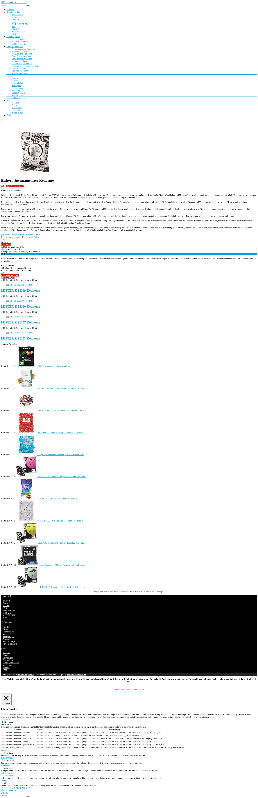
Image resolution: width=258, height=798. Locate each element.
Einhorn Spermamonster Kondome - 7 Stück (20, 237)
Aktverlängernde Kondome (23, 49)
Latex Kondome (19, 68)
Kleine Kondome (19, 39)
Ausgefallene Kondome (22, 54)
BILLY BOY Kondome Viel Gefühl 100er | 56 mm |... (62, 587)
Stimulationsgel (18, 93)
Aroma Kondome (19, 51)
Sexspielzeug (17, 107)
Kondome (16, 103)
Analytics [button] (5, 765)
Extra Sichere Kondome (22, 58)
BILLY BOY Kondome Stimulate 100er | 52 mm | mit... (61, 543)
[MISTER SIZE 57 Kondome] (19, 317)
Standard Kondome (20, 41)
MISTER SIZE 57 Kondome (20, 322)
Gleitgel (15, 81)
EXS (14, 22)
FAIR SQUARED (20, 24)
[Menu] (2, 120)
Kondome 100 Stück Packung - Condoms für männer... (61, 432)
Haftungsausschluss (11, 663)
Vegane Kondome (19, 73)
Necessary (8, 722)
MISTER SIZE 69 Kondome (20, 290)
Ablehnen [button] (128, 689)
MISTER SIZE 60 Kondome (20, 306)
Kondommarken (13, 12)
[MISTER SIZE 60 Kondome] (19, 301)
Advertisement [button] (7, 773)
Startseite (10, 9)
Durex (14, 17)
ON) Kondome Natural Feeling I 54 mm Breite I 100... (61, 454)
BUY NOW (6, 244)
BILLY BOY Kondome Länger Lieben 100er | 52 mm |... (62, 476)
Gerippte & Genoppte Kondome (25, 66)
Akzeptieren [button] (138, 689)
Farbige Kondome (19, 61)
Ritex (14, 34)
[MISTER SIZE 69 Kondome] (19, 285)
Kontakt (6, 667)
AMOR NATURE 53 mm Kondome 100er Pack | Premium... (64, 388)
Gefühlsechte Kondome (22, 63)
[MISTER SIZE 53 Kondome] (19, 333)
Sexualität (16, 110)
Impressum (7, 665)
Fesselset (15, 78)
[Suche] (27, 5)
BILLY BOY (17, 14)
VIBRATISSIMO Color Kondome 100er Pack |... (59, 499)
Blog (8, 100)
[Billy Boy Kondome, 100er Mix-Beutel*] (27, 366)
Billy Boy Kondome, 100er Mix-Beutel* (55, 366)
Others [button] (4, 780)
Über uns (6, 655)
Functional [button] (5, 750)
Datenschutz (8, 660)
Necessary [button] (5, 719)
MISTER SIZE (18, 31)
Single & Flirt (17, 112)
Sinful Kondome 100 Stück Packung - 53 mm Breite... (62, 565)
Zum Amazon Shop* (15, 186)
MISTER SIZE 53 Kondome (20, 338)
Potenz (15, 105)
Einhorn (15, 19)
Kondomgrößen (13, 36)
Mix (13, 26)
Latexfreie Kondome (20, 71)
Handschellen (17, 83)
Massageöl (16, 85)
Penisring (16, 90)
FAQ (8, 115)
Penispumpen (17, 88)
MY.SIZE (16, 29)
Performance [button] (6, 758)
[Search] (2, 123)
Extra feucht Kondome (21, 56)
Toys (8, 76)
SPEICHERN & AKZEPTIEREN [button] (16, 788)
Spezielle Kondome (14, 46)
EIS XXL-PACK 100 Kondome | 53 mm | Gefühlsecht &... (63, 410)
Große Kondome (19, 44)
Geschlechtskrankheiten (16, 98)
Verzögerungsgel (19, 95)
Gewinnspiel (8, 658)
